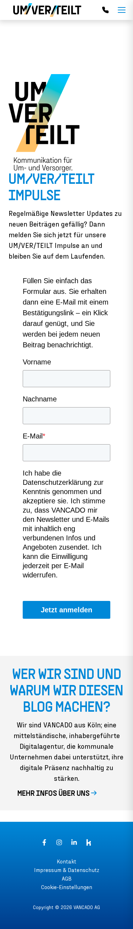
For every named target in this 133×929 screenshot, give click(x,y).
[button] (66, 794)
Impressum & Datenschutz (66, 869)
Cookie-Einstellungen (66, 886)
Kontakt (66, 861)
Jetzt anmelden (66, 610)
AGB (67, 878)
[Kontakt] (105, 10)
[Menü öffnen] (122, 10)
